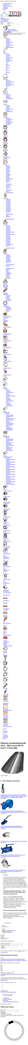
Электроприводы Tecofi (7, 375)
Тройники (5, 93)
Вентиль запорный (5, 284)
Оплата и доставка (7, 5)
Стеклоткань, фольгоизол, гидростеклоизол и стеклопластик (7, 592)
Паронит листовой (5, 616)
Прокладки (5, 677)
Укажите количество (5, 943)
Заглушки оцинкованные (9, 121)
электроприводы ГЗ (7, 348)
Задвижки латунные (8, 202)
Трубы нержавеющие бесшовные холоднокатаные (10, 443)
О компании (6, 4)
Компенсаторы (6, 496)
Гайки (4, 666)
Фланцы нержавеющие (9, 42)
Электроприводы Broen (7, 368)
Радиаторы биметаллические (7, 709)
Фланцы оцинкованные (9, 44)
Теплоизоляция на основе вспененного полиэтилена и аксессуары (6, 557)
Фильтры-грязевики (5, 293)
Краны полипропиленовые (10, 476)
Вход (4, 9)
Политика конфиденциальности (10, 1001)
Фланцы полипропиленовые (10, 471)
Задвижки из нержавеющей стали (9, 213)
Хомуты (5, 683)
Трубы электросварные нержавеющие (9, 439)
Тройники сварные (8, 95)
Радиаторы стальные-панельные (5, 717)
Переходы (5, 79)
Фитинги (5, 130)
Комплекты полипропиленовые (10, 483)
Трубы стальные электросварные (9, 391)
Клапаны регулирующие (9, 243)
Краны (4, 164)
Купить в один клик (11, 930)
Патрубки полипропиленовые (10, 481)
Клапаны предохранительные (10, 234)
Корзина (2, 17)
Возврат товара (4, 980)
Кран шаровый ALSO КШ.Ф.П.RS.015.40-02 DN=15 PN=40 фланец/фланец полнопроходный (13, 855)
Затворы (5, 253)
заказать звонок (4, 21)
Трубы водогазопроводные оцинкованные (10, 418)
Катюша (17, 959)
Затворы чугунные (8, 277)
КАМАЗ (2, 960)
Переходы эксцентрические (10, 83)
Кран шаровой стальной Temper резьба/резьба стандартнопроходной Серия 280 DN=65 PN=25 (12, 827)
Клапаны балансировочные (10, 231)
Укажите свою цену (5, 944)
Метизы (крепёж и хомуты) (5, 653)
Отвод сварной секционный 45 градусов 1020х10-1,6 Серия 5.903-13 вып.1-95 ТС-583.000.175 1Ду (13, 871)
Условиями (20, 951)
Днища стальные (8, 106)
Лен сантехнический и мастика (7, 624)
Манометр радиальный (9, 308)
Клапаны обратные (8, 226)
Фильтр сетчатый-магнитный (8, 299)
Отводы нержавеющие (9, 59)
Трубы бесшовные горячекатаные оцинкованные (9, 427)
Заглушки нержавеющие (9, 119)
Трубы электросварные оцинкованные (9, 415)
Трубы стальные (5, 388)
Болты (4, 660)
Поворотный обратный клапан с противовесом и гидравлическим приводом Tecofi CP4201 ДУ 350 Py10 (13, 811)
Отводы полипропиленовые (10, 461)
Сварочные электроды (5, 695)
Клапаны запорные (8, 229)
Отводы (5, 52)
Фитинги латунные (5, 150)
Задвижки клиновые (8, 207)
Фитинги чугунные (5, 143)
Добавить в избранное (7, 932)
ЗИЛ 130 (13, 959)
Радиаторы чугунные (5, 724)
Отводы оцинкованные (9, 57)
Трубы (4, 381)
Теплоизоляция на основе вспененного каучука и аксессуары (6, 570)
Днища (5, 104)
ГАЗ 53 (9, 959)
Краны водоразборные (9, 192)
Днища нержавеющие (9, 111)
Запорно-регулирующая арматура (6, 157)
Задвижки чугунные (8, 200)
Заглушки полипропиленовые (10, 478)
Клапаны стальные (8, 241)
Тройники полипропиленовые (10, 463)
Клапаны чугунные (8, 238)
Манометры (6, 306)
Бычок (20, 959)
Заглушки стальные (8, 124)
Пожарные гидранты (5, 287)
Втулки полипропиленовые (10, 468)
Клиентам (5, 7)
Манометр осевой (8, 310)
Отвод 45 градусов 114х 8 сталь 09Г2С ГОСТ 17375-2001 (14, 841)
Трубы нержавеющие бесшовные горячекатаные (9, 448)
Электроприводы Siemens (7, 362)
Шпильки (5, 688)
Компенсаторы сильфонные (6, 502)
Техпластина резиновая (6, 609)
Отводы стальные (8, 54)
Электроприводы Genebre (7, 334)
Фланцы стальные (8, 39)
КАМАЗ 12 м (19, 960)
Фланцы (5, 37)
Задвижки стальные (8, 205)
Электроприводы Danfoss (7, 341)
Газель (2, 959)
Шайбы (5, 671)
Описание (5, 874)
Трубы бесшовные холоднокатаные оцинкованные (10, 423)
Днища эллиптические (9, 108)
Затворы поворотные (9, 272)
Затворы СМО (8, 270)
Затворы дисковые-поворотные (9, 259)
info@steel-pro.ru (4, 990)
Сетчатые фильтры (8, 296)
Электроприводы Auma (7, 327)
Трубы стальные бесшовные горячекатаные (9, 403)
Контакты (5, 8)
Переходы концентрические (10, 81)
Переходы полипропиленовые (10, 466)
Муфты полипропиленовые (10, 459)
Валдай (5, 959)
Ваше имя (3, 1009)
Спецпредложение (7, 726)
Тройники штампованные (9, 98)
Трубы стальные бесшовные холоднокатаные (10, 398)
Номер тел (3, 1011)
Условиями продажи (4, 952)
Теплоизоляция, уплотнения (7, 547)
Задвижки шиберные (8, 210)
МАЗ (24, 959)
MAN (10, 960)
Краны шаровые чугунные (8, 174)
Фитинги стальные (5, 136)
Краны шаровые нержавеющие (9, 177)
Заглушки (5, 117)
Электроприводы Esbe (7, 355)
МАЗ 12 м (14, 960)
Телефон (2, 946)
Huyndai (6, 960)
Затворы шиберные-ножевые (8, 256)
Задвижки (5, 198)
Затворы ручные (8, 275)
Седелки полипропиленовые (10, 473)
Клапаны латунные (8, 236)
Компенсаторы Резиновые (6, 509)
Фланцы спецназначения (9, 46)
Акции (4, 728)
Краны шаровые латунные (8, 166)
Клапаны (5, 224)
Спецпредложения (7, 3)
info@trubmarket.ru (5, 19)
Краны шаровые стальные (8, 170)
